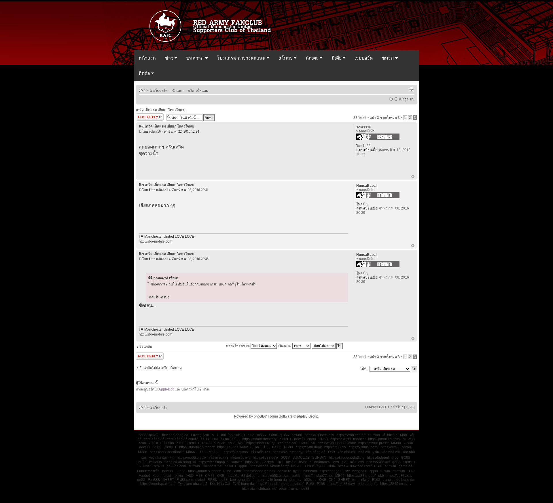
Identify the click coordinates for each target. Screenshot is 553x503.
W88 (237, 471)
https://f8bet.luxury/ (260, 443)
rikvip (365, 480)
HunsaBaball (158, 190)
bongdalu (359, 471)
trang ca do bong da (398, 480)
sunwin (219, 443)
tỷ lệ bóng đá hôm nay (284, 480)
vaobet (144, 476)
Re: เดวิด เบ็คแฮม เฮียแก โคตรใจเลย (166, 126)
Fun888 (154, 480)
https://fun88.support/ (204, 471)
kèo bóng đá (315, 452)
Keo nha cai (161, 476)
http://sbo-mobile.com (155, 241)
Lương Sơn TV (202, 435)
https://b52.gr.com (275, 476)
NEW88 (409, 439)
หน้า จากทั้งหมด (385, 118)
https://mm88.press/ (373, 443)
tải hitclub (389, 435)
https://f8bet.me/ (236, 452)
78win (408, 443)
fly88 (320, 466)
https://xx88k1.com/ (363, 447)
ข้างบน (412, 177)
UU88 (221, 435)
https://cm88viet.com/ (243, 476)
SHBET (285, 439)
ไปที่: (363, 369)
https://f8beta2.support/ (197, 447)
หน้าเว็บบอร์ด (157, 90)
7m (171, 458)
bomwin (399, 471)
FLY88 (169, 443)
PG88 (288, 447)
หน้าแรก (147, 58)
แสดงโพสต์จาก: (238, 346)
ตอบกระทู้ (143, 116)
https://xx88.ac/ (378, 462)
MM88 (396, 443)
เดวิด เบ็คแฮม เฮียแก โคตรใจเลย (160, 110)
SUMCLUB (301, 458)
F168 (266, 447)
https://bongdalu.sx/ (334, 471)
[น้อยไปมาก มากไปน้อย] (327, 346)
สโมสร (286, 58)
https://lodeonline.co (382, 458)
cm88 (311, 439)
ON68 (323, 439)
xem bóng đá (154, 439)
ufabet (200, 480)
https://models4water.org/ (269, 466)
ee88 (223, 480)
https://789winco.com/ (355, 466)
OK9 (331, 452)
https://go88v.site (399, 476)
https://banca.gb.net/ (259, 471)
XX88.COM (209, 439)
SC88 (156, 447)
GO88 (285, 458)
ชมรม (388, 58)
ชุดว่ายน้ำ (148, 153)
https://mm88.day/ (341, 484)
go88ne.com (176, 466)
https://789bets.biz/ (319, 435)
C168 (254, 447)
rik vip (178, 476)
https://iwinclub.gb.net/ (259, 489)
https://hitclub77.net (317, 476)
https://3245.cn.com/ (395, 484)
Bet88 (276, 447)
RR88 (206, 443)
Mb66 (190, 452)
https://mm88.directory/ (259, 439)
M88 (403, 435)
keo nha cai (287, 443)
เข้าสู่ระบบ (405, 99)
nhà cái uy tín (368, 452)
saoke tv (284, 471)
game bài (406, 466)
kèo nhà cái (347, 452)
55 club (234, 435)
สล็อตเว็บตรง (260, 452)
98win (385, 471)
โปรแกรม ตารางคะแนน (242, 58)
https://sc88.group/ (361, 476)
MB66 (284, 435)
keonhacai (322, 462)
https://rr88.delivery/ (232, 447)
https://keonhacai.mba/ (157, 484)
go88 (236, 439)
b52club (155, 462)
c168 (180, 443)
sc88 (142, 435)
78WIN (158, 466)
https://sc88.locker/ (259, 462)
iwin (355, 480)
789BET (155, 443)
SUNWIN (319, 458)
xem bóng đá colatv (182, 439)
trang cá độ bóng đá (180, 462)
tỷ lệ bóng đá (367, 484)
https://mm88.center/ (396, 447)
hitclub (291, 462)
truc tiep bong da (175, 435)
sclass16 (155, 131)
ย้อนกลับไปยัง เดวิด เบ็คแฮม (160, 368)
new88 (154, 435)
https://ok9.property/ (288, 452)
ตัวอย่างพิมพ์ (411, 89)
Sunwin (374, 435)
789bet (145, 466)
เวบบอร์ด (364, 58)
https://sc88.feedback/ (166, 452)
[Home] (212, 41)
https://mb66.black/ (191, 458)
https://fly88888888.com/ (337, 443)
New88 (296, 466)
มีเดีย (337, 58)
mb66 (261, 435)
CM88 (303, 443)
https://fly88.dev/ (265, 458)
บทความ (195, 58)
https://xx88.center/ (350, 435)
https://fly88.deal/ (309, 447)
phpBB (259, 416)
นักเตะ (313, 58)
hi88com (310, 471)
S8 (313, 443)
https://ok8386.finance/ (347, 439)
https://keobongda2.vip (346, 458)
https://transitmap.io (213, 462)
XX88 (272, 435)
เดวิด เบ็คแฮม (197, 90)
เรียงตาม (285, 346)
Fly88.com (185, 480)
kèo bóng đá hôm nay (247, 480)
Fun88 (180, 471)
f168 (411, 471)
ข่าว (170, 58)
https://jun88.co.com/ (384, 439)
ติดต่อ (145, 73)
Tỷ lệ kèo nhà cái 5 (192, 484)
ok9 (241, 443)
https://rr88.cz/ (335, 447)
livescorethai (212, 466)
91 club (248, 435)
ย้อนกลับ (145, 346)
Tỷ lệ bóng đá (243, 484)
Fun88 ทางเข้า (148, 471)
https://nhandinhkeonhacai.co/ (280, 484)
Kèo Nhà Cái (220, 484)
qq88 (243, 466)
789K (331, 466)
